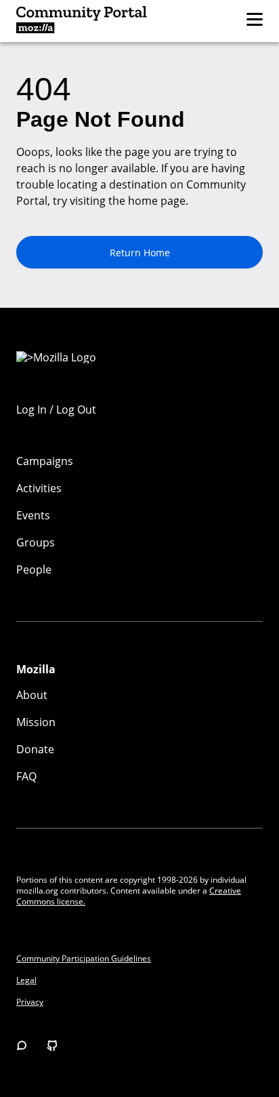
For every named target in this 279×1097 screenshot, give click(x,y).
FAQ (26, 776)
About (31, 694)
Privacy (29, 1002)
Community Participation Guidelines (83, 958)
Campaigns (44, 461)
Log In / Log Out (56, 409)
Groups (35, 542)
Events (33, 515)
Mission (36, 722)
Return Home (140, 252)
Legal (26, 980)
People (33, 569)
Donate (35, 749)
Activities (39, 488)
